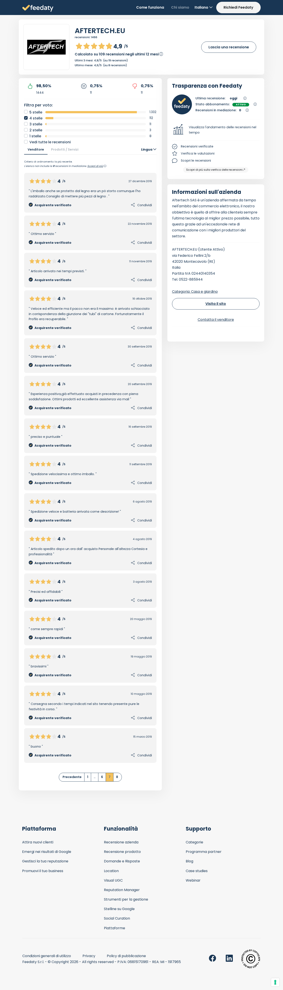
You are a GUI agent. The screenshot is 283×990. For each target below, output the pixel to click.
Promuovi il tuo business (42, 870)
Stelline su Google (119, 908)
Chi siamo (180, 7)
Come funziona (150, 7)
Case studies (197, 870)
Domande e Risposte (122, 861)
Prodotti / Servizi (64, 149)
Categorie (194, 842)
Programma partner (204, 851)
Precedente (72, 777)
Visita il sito (215, 303)
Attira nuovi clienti (37, 842)
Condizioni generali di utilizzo (46, 955)
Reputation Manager (122, 889)
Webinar (193, 880)
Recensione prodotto (122, 851)
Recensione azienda (121, 842)
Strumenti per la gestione (126, 899)
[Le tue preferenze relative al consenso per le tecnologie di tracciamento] (275, 982)
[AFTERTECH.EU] (46, 47)
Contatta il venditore (216, 319)
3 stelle (35, 124)
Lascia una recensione (228, 47)
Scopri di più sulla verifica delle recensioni (214, 170)
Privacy (88, 955)
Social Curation (117, 918)
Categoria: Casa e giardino (195, 291)
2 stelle (35, 130)
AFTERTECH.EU (100, 31)
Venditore (36, 149)
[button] (216, 130)
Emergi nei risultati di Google (46, 851)
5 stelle (35, 112)
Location (111, 870)
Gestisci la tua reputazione (45, 861)
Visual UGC (113, 880)
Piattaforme (114, 928)
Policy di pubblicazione (126, 955)
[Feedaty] (37, 8)
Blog (189, 861)
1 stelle (35, 136)
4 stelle (35, 118)
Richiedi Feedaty (238, 7)
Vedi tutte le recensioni (50, 142)
